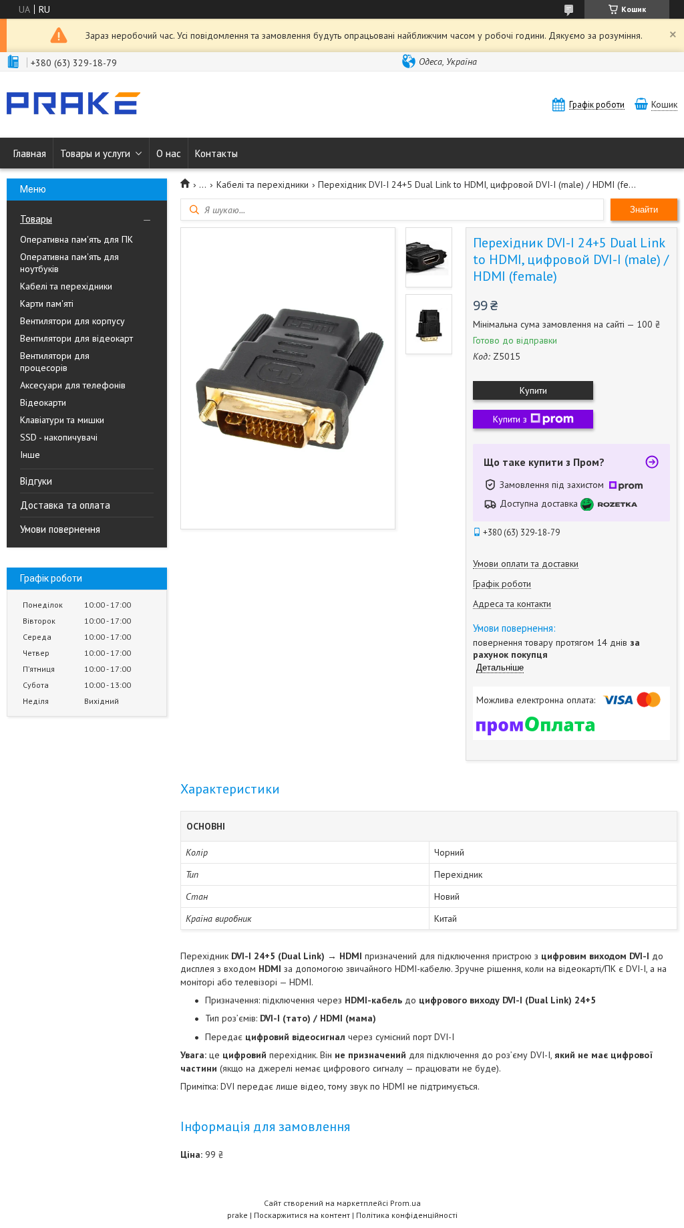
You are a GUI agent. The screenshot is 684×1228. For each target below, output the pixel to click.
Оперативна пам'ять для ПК (76, 239)
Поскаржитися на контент (302, 1215)
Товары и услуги (95, 153)
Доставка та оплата (65, 505)
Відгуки (36, 481)
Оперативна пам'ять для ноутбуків (69, 263)
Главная (29, 153)
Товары (36, 219)
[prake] (73, 104)
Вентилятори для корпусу (72, 321)
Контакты (216, 153)
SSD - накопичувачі (59, 437)
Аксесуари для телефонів (73, 385)
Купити (533, 390)
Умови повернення (60, 529)
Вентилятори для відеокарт (76, 338)
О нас (168, 153)
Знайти (644, 210)
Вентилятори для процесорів (55, 362)
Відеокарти (43, 402)
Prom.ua (405, 1203)
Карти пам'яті (46, 303)
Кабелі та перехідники (66, 286)
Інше (30, 455)
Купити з (510, 419)
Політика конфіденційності (407, 1215)
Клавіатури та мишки (62, 420)
